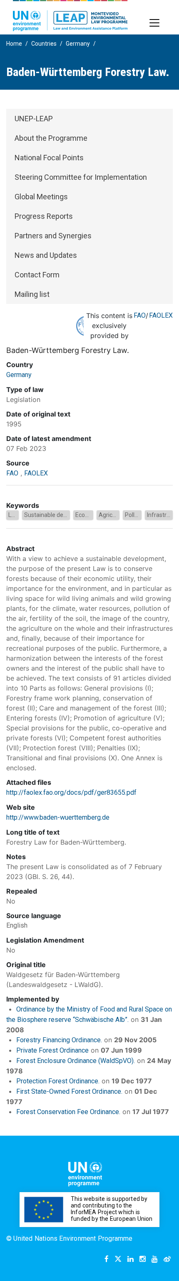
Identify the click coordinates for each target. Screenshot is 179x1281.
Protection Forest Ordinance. (57, 1081)
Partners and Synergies (53, 235)
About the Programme (51, 138)
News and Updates (46, 255)
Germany (78, 43)
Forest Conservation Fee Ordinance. (68, 1112)
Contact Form (37, 274)
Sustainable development (58, 515)
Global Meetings (41, 196)
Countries (44, 43)
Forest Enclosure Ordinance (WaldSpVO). (75, 1061)
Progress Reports (44, 216)
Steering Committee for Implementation (81, 177)
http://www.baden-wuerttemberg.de (57, 817)
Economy (87, 515)
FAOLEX (161, 315)
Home (14, 43)
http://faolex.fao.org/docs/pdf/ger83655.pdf (71, 792)
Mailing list (32, 294)
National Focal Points (49, 157)
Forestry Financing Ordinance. (59, 1040)
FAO (140, 315)
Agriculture (113, 515)
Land (14, 515)
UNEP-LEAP (34, 118)
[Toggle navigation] (154, 23)
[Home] (70, 15)
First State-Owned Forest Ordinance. (69, 1091)
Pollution (136, 515)
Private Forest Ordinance (52, 1050)
